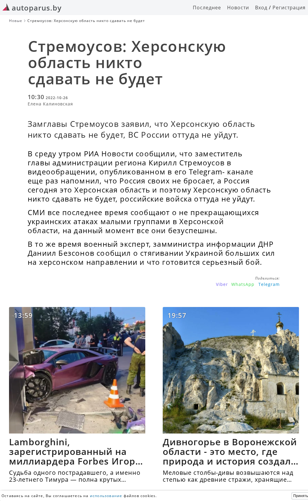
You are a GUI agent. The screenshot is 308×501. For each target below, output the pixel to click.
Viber (222, 284)
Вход (261, 7)
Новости (238, 7)
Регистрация (289, 7)
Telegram (269, 284)
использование (106, 495)
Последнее (207, 7)
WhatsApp (242, 284)
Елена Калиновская (50, 104)
